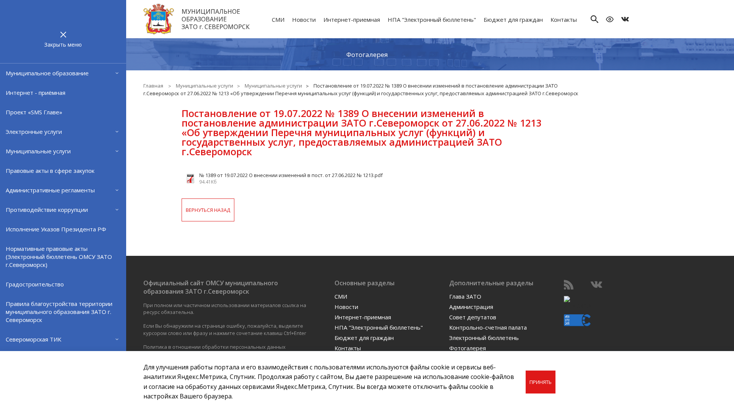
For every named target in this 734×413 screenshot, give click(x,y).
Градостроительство (35, 284)
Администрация (471, 307)
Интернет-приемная (351, 19)
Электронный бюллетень (484, 337)
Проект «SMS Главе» (34, 112)
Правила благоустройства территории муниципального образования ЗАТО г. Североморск (59, 312)
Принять (540, 382)
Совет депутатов (472, 317)
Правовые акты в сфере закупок (50, 170)
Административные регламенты (50, 190)
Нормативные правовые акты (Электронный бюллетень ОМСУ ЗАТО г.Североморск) (59, 256)
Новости (304, 19)
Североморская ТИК (33, 339)
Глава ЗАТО (465, 296)
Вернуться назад (208, 209)
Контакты (563, 19)
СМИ (278, 19)
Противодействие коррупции (47, 209)
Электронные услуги (34, 131)
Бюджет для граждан (513, 19)
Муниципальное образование (47, 73)
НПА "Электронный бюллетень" (432, 19)
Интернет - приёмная (35, 92)
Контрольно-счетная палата (488, 327)
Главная (153, 85)
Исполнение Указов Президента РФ (56, 229)
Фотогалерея (367, 54)
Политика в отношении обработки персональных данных (214, 346)
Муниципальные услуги (38, 151)
